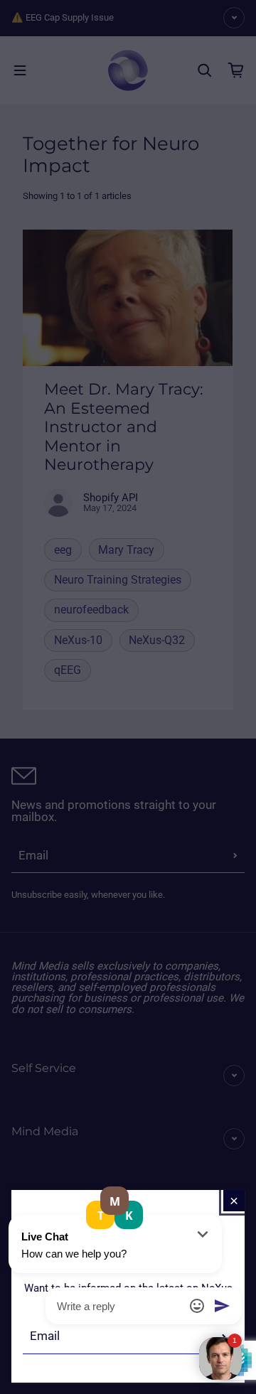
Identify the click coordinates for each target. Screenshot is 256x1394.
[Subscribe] (224, 1336)
